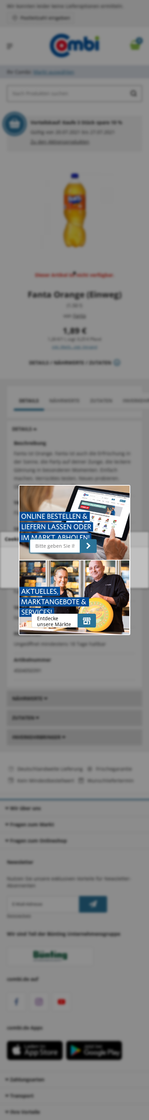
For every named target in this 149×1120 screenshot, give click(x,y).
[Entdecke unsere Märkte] (87, 620)
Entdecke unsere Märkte (54, 621)
